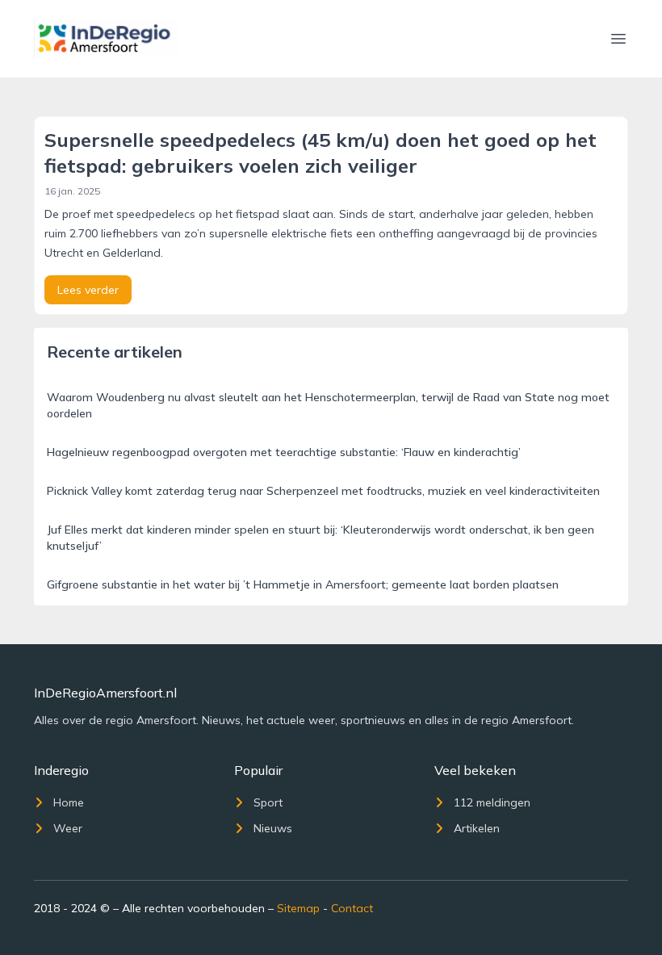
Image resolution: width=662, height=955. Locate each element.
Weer (67, 828)
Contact (352, 908)
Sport (268, 802)
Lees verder (88, 290)
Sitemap (298, 908)
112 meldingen (492, 802)
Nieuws (272, 828)
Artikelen (477, 828)
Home (68, 802)
